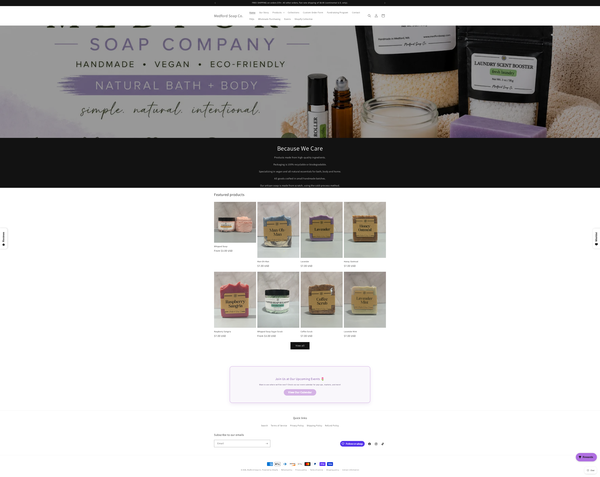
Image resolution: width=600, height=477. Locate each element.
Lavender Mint (350, 331)
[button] (278, 12)
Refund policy (286, 470)
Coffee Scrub (306, 331)
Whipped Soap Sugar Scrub (269, 331)
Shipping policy (332, 470)
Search (264, 425)
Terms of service (316, 470)
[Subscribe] (266, 443)
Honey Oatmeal (351, 261)
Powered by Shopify (270, 470)
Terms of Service (279, 425)
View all (300, 345)
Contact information (350, 470)
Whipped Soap (220, 246)
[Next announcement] (384, 3)
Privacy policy (301, 470)
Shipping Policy (314, 425)
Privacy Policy (297, 425)
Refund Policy (332, 425)
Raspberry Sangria (222, 331)
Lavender (305, 261)
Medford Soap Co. (254, 470)
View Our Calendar (300, 392)
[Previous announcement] (215, 3)
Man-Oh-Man (263, 261)
